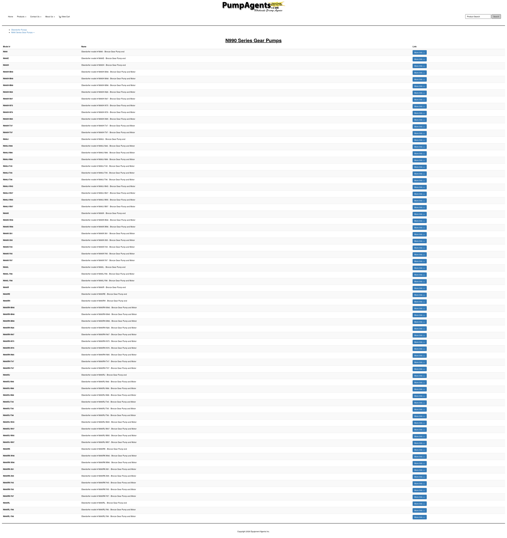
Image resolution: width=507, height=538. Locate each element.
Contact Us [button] (35, 16)
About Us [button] (49, 16)
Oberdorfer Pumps (19, 29)
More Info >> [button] (419, 52)
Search (496, 16)
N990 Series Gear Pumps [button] (22, 32)
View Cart (65, 16)
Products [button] (21, 16)
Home (10, 16)
